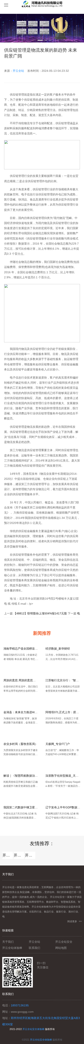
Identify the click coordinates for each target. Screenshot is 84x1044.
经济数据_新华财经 (57, 648)
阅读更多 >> (74, 921)
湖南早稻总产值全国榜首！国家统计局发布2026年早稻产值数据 (21, 648)
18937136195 (20, 1005)
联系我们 (34, 947)
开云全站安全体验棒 (33, 1029)
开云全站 (18, 70)
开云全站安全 (30, 855)
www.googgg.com (22, 1011)
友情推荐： (42, 843)
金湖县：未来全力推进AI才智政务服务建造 (21, 712)
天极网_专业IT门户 (57, 744)
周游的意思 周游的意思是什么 (21, 680)
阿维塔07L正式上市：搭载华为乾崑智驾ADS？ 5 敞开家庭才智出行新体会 (63, 712)
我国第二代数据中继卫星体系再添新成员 (21, 807)
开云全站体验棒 (19, 855)
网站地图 (61, 947)
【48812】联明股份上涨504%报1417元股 (40, 613)
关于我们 (8, 941)
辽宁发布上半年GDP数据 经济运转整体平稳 (63, 807)
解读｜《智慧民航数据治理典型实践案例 (21, 775)
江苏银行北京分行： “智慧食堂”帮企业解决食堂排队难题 (63, 680)
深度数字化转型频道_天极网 (63, 775)
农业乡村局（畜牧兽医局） (20, 744)
